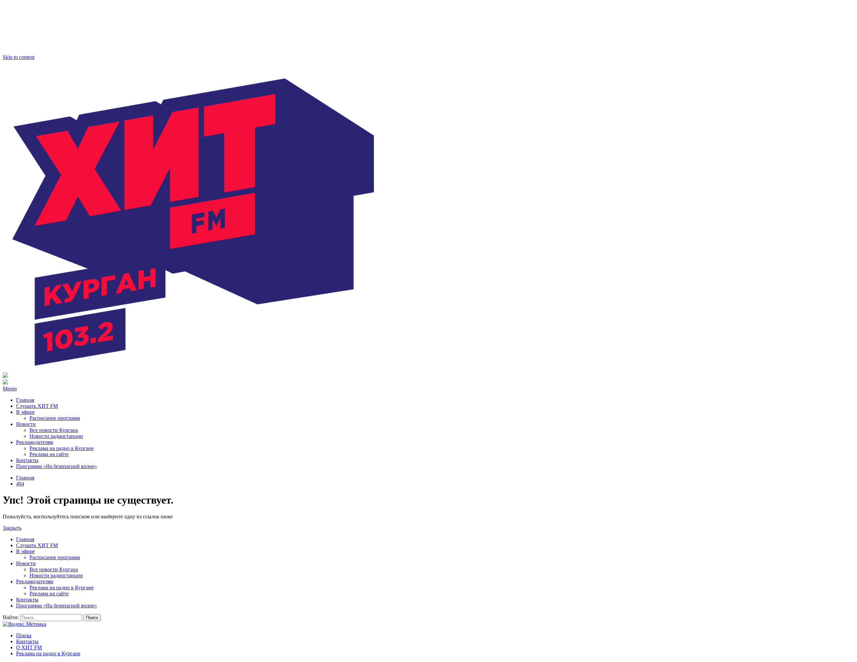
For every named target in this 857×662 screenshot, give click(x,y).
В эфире (25, 412)
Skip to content (18, 57)
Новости (26, 424)
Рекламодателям (34, 442)
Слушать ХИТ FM (37, 406)
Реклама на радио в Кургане (61, 448)
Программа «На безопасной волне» (56, 466)
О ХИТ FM (29, 647)
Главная (25, 400)
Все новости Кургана (53, 430)
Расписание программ (54, 418)
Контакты (27, 460)
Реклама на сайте (49, 454)
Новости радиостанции (56, 436)
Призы (23, 635)
